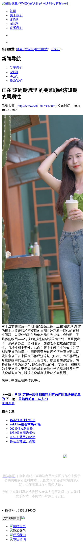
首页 (13, 11)
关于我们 (16, 15)
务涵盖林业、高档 (22, 441)
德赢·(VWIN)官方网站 (32, 49)
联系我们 (16, 28)
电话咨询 (19, 539)
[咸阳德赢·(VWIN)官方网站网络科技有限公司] (35, 3)
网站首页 (19, 526)
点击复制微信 (11, 518)
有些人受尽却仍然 (22, 437)
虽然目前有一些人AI (33, 399)
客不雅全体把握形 (22, 420)
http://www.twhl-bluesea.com (36, 105)
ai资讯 (14, 19)
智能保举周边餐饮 (22, 433)
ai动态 (14, 23)
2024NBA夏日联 (21, 428)
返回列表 (8, 403)
